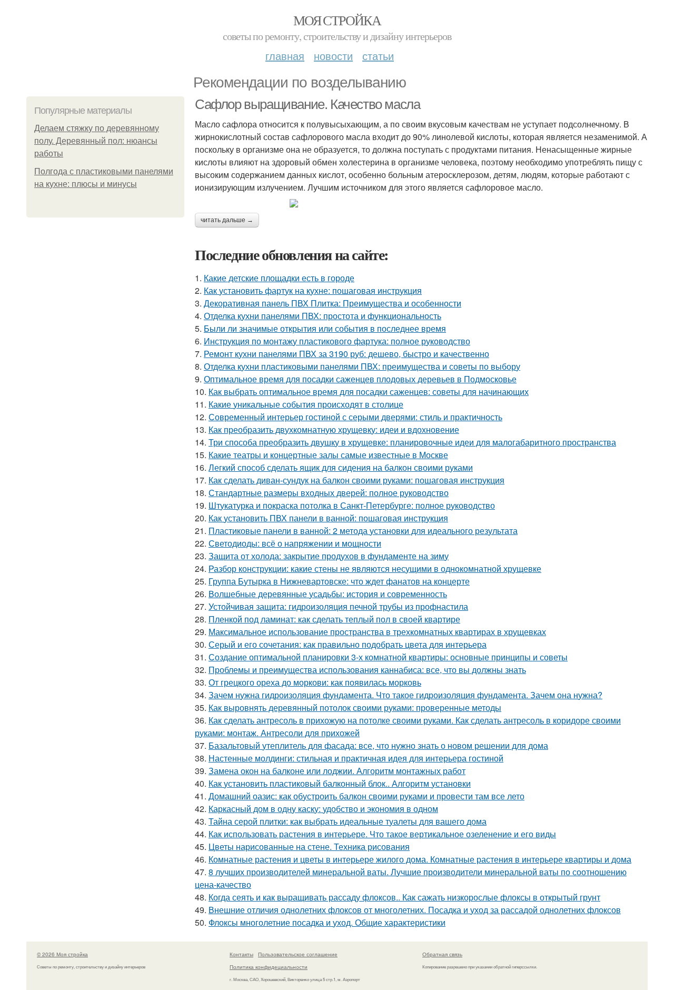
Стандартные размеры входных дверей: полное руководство (329, 493)
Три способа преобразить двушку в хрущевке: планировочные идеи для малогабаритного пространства (412, 442)
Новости (333, 55)
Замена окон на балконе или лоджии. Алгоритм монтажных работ (337, 771)
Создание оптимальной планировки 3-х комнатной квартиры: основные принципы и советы (388, 657)
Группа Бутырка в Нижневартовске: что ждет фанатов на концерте (339, 581)
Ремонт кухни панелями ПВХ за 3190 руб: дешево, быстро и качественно (346, 354)
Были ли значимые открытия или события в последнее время (325, 328)
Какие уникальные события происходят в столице (306, 404)
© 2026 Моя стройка (62, 954)
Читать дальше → (227, 220)
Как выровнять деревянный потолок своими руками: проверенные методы (355, 707)
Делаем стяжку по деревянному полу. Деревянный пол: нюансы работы (96, 141)
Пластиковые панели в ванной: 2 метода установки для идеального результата (363, 530)
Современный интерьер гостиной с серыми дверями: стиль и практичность (355, 417)
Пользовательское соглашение (298, 954)
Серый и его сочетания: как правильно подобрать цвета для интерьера (348, 644)
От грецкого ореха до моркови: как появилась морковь (315, 682)
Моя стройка (337, 20)
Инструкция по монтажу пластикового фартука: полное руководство (337, 341)
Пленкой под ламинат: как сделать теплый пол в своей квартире (334, 619)
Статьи (378, 55)
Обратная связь (442, 954)
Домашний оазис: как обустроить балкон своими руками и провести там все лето (366, 796)
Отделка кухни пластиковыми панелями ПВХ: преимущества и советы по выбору (362, 366)
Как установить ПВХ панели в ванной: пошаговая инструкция (328, 518)
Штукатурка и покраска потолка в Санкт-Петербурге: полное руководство (352, 505)
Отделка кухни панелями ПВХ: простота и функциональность (322, 316)
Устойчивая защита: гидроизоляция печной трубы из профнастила (338, 606)
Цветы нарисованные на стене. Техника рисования (309, 846)
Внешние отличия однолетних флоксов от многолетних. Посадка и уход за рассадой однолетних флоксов (415, 910)
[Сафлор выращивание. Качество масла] (421, 203)
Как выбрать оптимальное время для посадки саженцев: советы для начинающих (369, 391)
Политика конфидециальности (269, 967)
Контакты (241, 954)
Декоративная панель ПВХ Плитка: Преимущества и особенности (332, 303)
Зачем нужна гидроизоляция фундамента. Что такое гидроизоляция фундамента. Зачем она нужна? (405, 695)
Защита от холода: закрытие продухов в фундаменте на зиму (329, 556)
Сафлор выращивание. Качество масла (307, 104)
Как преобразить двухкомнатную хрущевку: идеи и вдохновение (334, 429)
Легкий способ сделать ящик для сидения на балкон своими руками (341, 467)
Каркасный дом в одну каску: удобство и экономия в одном (323, 809)
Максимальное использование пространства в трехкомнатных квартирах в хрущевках (377, 632)
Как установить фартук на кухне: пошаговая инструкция (313, 290)
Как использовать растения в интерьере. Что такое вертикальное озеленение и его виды (382, 834)
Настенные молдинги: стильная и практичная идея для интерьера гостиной (356, 758)
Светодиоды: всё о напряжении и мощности (295, 543)
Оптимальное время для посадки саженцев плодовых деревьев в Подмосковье (360, 379)
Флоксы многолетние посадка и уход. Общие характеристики (327, 922)
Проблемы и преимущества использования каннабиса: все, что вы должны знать (367, 670)
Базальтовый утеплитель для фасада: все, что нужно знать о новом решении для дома (378, 745)
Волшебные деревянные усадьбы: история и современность (328, 594)
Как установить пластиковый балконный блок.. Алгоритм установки (340, 783)
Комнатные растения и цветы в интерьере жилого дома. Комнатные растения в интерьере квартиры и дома (420, 859)
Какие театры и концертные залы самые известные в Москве (328, 455)
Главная (284, 55)
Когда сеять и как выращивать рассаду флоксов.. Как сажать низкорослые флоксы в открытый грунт (404, 897)
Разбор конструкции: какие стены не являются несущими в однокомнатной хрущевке (375, 568)
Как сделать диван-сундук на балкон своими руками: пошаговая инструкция (356, 480)
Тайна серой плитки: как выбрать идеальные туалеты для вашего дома (348, 821)
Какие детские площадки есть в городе (279, 278)
